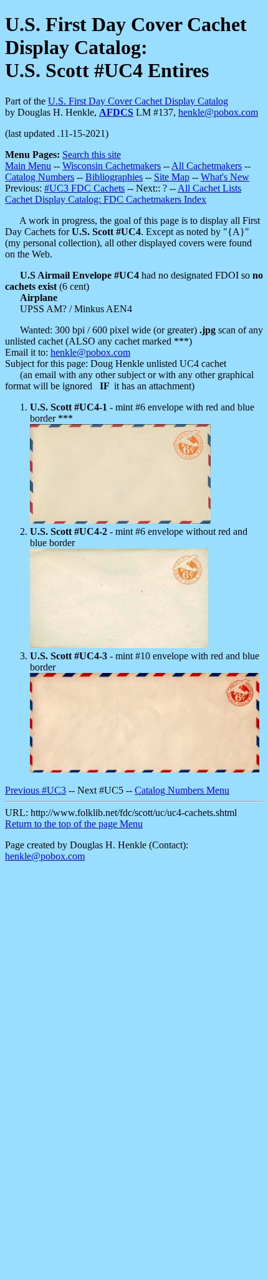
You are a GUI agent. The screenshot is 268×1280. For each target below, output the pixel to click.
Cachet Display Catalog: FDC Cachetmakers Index (105, 199)
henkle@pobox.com (218, 112)
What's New (225, 177)
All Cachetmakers (206, 165)
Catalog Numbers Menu (182, 790)
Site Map (171, 177)
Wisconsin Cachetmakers (111, 165)
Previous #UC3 (35, 790)
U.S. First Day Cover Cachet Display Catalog (138, 101)
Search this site (91, 154)
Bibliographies (114, 177)
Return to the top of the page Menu (74, 824)
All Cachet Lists (209, 188)
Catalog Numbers (39, 177)
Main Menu (28, 165)
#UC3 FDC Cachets (84, 188)
